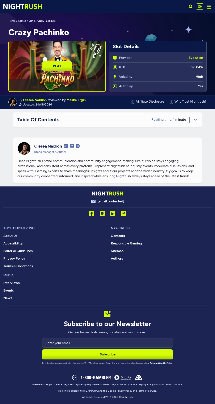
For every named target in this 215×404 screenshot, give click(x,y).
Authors (117, 258)
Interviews (11, 283)
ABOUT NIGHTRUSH (19, 228)
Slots (32, 20)
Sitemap (117, 251)
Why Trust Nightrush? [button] (190, 101)
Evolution (196, 58)
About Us (10, 236)
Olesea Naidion (35, 100)
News (7, 298)
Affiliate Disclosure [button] (150, 101)
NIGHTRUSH (120, 228)
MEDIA (8, 275)
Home (12, 20)
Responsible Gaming (126, 243)
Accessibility (13, 243)
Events (8, 290)
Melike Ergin (76, 100)
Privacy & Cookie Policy (161, 363)
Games (22, 20)
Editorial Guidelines (18, 251)
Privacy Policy (14, 258)
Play (57, 66)
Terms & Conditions (18, 266)
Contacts (118, 236)
